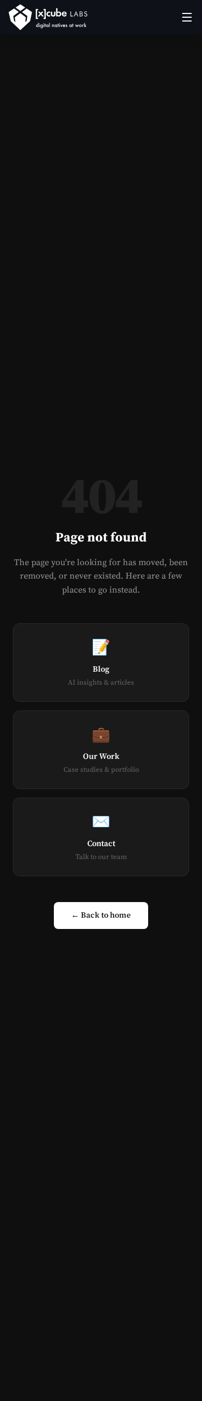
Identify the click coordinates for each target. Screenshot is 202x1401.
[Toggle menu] (186, 17)
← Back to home (101, 915)
